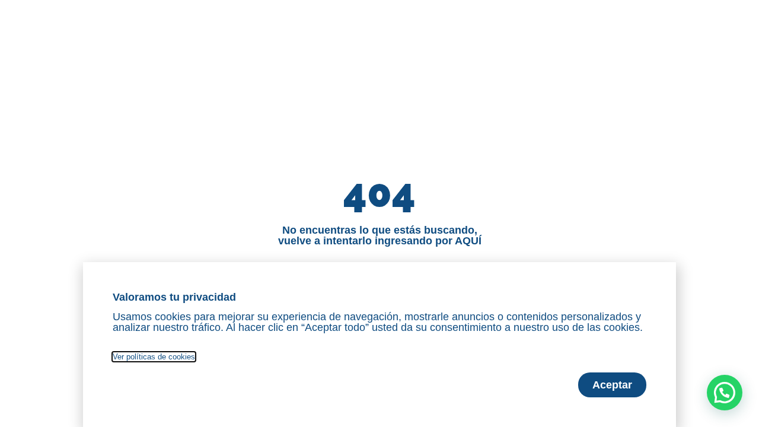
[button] (724, 392)
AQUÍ (468, 241)
